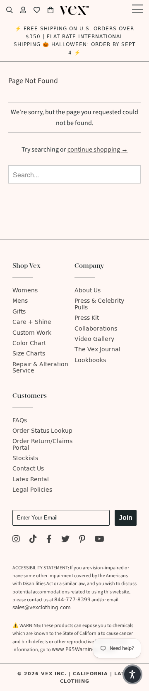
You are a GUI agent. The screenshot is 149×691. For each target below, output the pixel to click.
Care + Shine (31, 322)
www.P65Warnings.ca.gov (84, 649)
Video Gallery (94, 339)
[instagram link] (16, 540)
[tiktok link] (33, 540)
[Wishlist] (37, 10)
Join (125, 517)
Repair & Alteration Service (40, 367)
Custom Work (31, 332)
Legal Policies (32, 489)
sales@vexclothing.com (41, 607)
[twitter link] (65, 540)
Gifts (19, 311)
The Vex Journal (97, 349)
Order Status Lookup (42, 430)
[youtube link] (99, 540)
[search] (9, 10)
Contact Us (28, 468)
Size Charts (28, 353)
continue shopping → (97, 149)
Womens (25, 290)
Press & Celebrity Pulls (99, 304)
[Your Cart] (50, 10)
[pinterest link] (82, 540)
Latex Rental (30, 479)
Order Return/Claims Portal (42, 444)
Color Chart (29, 343)
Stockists (25, 458)
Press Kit (86, 317)
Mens (20, 300)
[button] (132, 674)
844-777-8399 (72, 600)
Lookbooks (90, 360)
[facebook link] (49, 540)
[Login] (23, 10)
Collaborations (95, 328)
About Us (87, 290)
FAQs (19, 420)
